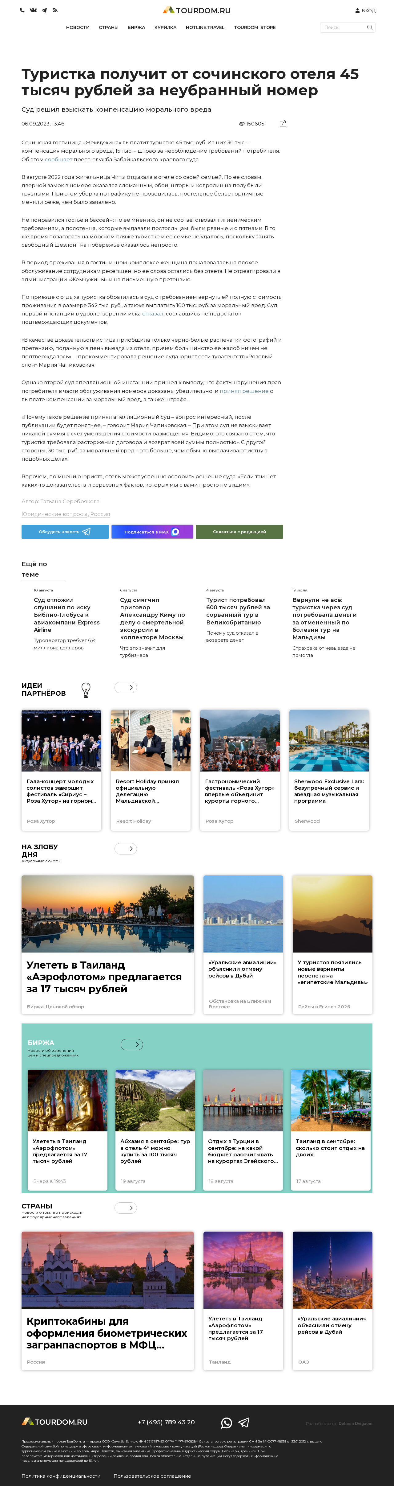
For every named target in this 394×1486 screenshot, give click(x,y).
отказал (152, 314)
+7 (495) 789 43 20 (166, 1422)
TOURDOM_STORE (255, 27)
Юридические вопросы (54, 514)
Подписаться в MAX (147, 531)
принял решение (244, 391)
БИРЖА (136, 27)
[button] (120, 687)
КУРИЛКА (166, 27)
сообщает (58, 159)
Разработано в (339, 1423)
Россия (100, 514)
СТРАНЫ (109, 27)
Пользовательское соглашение (152, 1476)
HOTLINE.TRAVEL (205, 27)
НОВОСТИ (78, 27)
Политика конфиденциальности (61, 1476)
